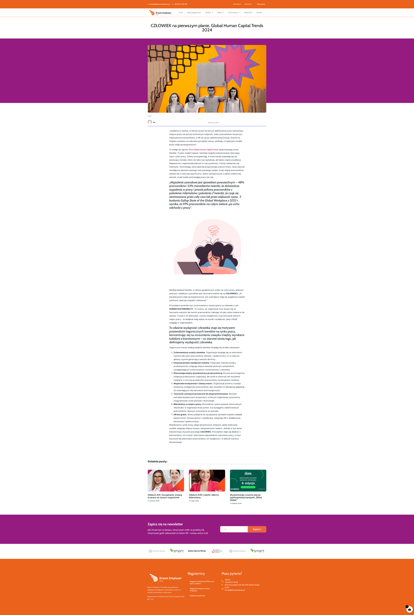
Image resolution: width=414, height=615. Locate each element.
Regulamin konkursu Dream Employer (200, 590)
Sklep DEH (248, 13)
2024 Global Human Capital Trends (203, 149)
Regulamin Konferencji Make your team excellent (202, 582)
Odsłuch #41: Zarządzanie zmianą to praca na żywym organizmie (165, 496)
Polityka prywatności (197, 596)
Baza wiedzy (233, 13)
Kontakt (259, 13)
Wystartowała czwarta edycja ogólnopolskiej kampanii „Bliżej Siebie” (246, 497)
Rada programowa (194, 13)
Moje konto (261, 4)
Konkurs (208, 13)
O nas (181, 13)
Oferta (219, 13)
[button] (149, 551)
